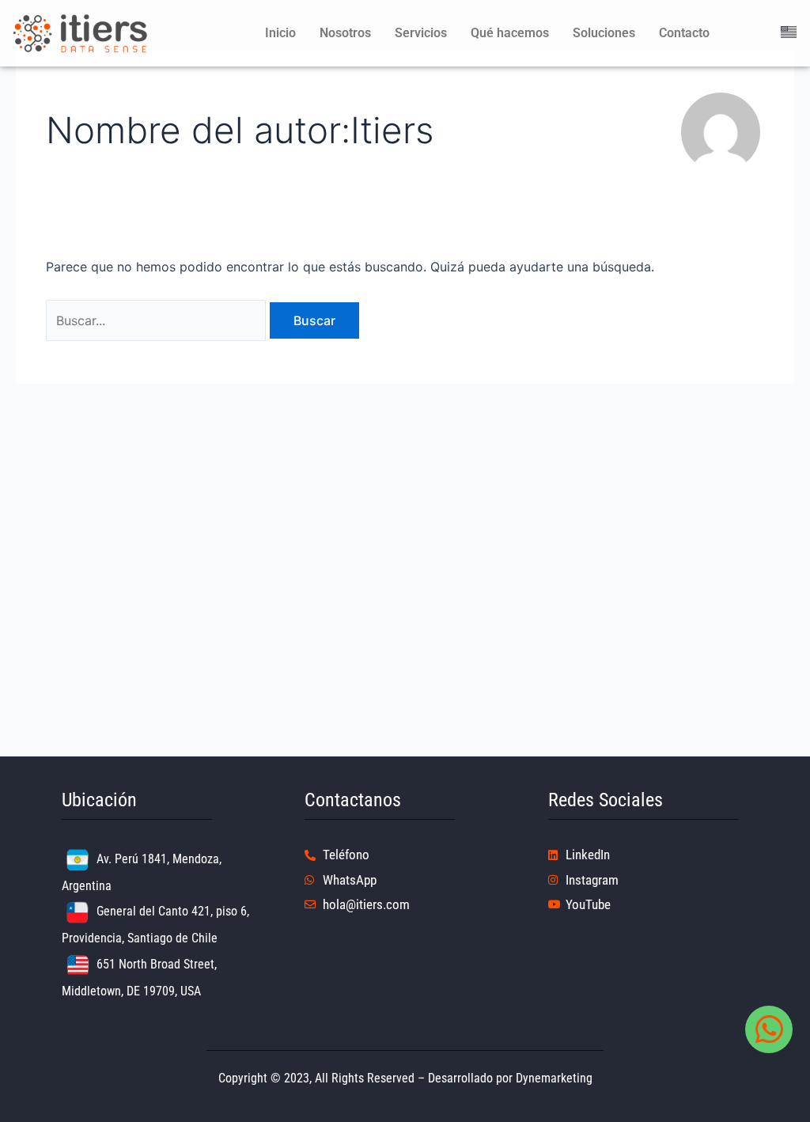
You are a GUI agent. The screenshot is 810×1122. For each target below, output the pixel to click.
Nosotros (345, 32)
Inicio (280, 32)
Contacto (684, 32)
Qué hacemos (510, 32)
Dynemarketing (554, 1078)
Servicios (421, 32)
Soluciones (604, 32)
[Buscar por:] (158, 320)
